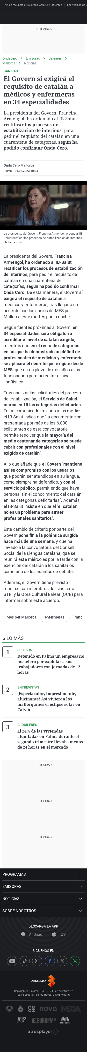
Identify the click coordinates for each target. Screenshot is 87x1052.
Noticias (30, 63)
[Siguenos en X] (62, 961)
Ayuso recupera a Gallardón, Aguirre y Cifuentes (33, 5)
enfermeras (54, 617)
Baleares (55, 58)
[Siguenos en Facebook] (50, 961)
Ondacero (9, 58)
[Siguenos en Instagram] (37, 961)
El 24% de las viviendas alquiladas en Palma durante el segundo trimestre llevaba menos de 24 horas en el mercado (50, 739)
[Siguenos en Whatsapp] (75, 961)
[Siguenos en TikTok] (25, 961)
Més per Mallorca (21, 617)
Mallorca (8, 63)
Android (35, 934)
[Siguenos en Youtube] (12, 961)
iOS (62, 934)
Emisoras (33, 58)
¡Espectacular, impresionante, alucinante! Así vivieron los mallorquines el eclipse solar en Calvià (48, 701)
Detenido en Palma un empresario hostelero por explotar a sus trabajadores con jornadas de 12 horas (50, 664)
